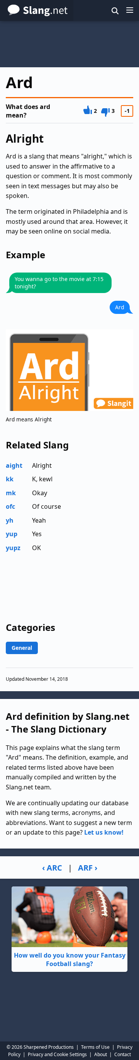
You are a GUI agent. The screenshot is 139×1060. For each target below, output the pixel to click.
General (22, 647)
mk (11, 493)
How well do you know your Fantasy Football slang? (69, 959)
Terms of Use (95, 1047)
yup (11, 534)
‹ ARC (52, 867)
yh (10, 520)
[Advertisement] (69, 44)
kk (10, 479)
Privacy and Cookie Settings (57, 1054)
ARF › (87, 867)
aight (14, 465)
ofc (10, 506)
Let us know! (104, 832)
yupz (13, 548)
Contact (122, 1054)
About (100, 1054)
